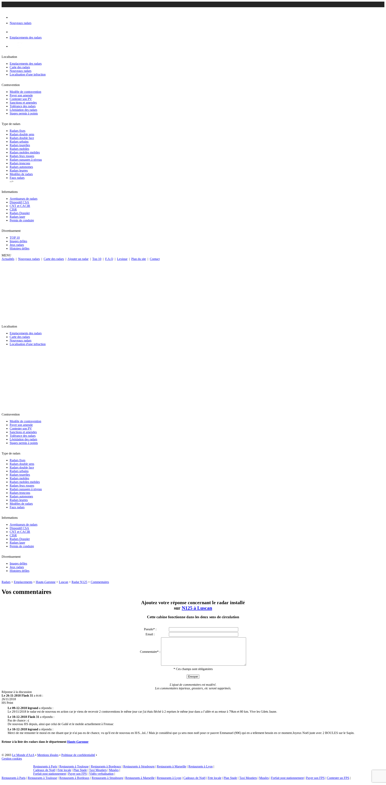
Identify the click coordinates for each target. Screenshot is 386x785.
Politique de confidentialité (78, 755)
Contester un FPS (338, 778)
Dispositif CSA (19, 202)
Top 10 (96, 259)
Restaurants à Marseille (171, 766)
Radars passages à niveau (26, 159)
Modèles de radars (21, 174)
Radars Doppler (20, 213)
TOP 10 (15, 237)
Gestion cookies (12, 758)
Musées (114, 770)
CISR (13, 209)
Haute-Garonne (45, 582)
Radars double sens (22, 134)
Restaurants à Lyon (200, 766)
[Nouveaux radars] (13, 17)
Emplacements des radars (26, 63)
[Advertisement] (193, 291)
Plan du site (138, 259)
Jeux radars (17, 245)
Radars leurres (19, 170)
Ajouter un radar (78, 259)
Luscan (63, 582)
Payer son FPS (77, 773)
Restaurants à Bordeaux (106, 766)
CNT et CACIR (20, 206)
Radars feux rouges (22, 156)
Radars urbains (19, 141)
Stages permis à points (24, 113)
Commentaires (100, 582)
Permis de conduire (22, 220)
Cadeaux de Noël (44, 770)
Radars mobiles (19, 148)
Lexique (122, 259)
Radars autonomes (21, 167)
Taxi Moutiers (98, 770)
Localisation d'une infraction (28, 74)
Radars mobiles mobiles (25, 152)
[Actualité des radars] (20, 46)
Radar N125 (79, 582)
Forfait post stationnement (49, 773)
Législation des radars (23, 110)
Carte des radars (20, 67)
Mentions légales (48, 755)
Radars (6, 582)
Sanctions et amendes (23, 102)
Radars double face (22, 138)
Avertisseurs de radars (23, 198)
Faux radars (17, 177)
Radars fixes (17, 130)
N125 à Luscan (197, 608)
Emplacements (23, 582)
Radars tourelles (20, 145)
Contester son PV (21, 99)
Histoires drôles (19, 248)
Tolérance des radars (23, 106)
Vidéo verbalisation (101, 773)
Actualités (8, 259)
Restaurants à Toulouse (74, 766)
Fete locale (64, 770)
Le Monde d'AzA (23, 755)
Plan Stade (80, 770)
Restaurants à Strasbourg (139, 766)
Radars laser (17, 216)
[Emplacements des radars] (13, 32)
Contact (155, 259)
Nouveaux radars (20, 71)
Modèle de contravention (25, 91)
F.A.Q (109, 259)
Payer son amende (21, 95)
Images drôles (18, 241)
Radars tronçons (20, 163)
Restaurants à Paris (45, 766)
